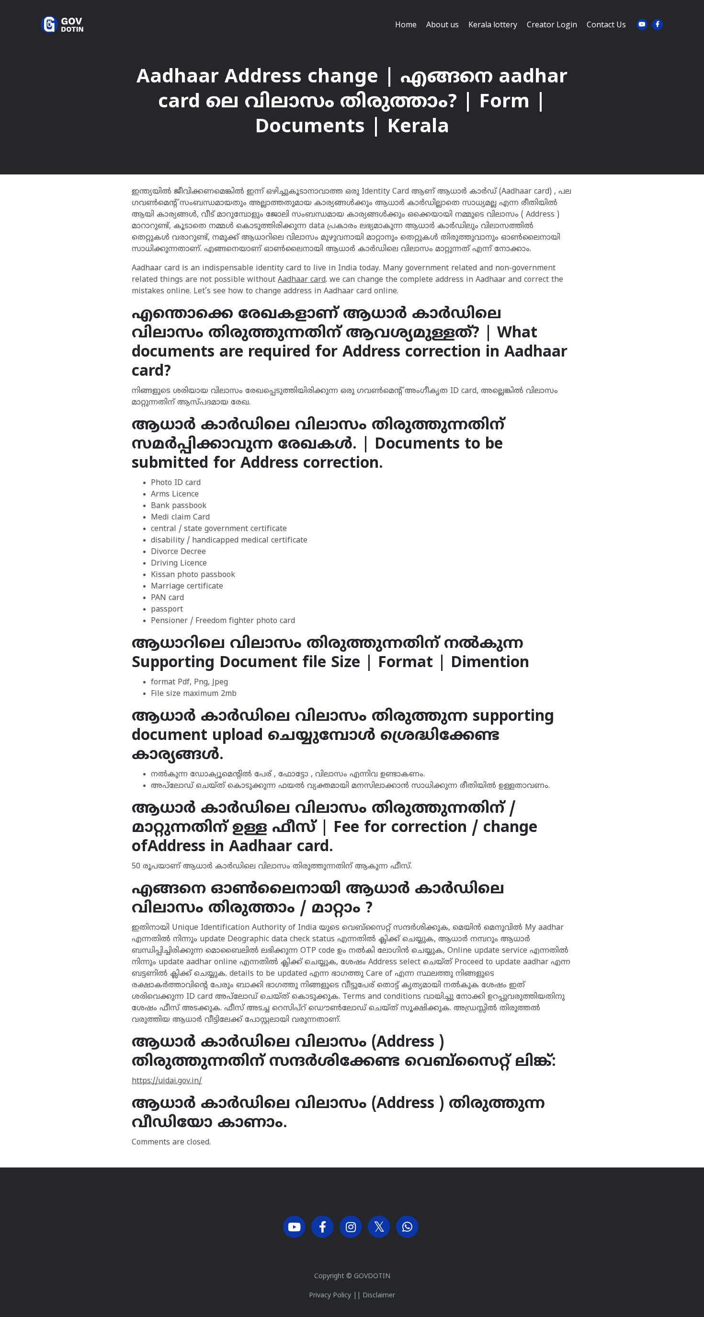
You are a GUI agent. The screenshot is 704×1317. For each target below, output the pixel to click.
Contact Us (606, 24)
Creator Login (552, 24)
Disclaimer (379, 1296)
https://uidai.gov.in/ (167, 1081)
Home (406, 24)
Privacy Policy (330, 1296)
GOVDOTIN (372, 1276)
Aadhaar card (302, 280)
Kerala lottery (492, 24)
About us (442, 24)
